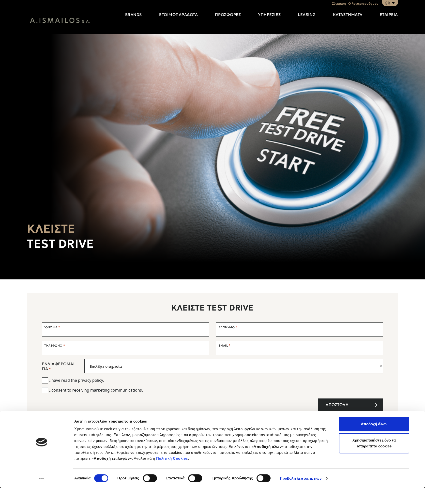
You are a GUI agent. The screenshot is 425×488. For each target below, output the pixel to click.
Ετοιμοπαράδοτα (178, 14)
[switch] (150, 478)
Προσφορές (228, 14)
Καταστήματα (348, 14)
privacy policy (90, 380)
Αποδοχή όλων (374, 424)
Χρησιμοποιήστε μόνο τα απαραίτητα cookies (374, 443)
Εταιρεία (389, 14)
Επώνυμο (227, 327)
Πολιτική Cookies (172, 458)
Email (224, 345)
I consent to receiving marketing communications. (96, 390)
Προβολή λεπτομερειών (300, 478)
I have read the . (76, 380)
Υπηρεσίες (269, 14)
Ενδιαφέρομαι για (58, 366)
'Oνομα (52, 327)
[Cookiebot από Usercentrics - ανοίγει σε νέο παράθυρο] (41, 478)
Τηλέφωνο (54, 345)
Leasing (307, 14)
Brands (133, 14)
